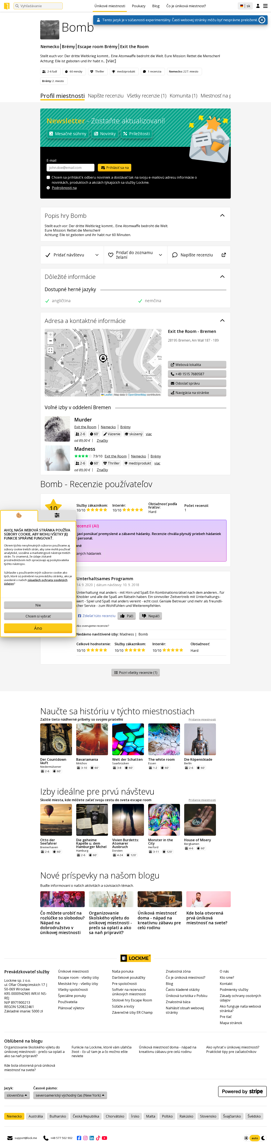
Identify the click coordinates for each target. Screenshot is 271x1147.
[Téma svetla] (246, 1138)
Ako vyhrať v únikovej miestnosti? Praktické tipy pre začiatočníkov (232, 1049)
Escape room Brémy (97, 46)
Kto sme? (227, 977)
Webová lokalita (188, 364)
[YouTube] (104, 1138)
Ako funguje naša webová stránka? (240, 1008)
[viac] (111, 61)
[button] (50, 334)
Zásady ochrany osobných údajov (240, 998)
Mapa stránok (231, 1023)
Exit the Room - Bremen (192, 331)
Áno (38, 628)
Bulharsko (58, 1116)
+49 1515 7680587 (189, 374)
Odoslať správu (187, 383)
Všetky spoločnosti (73, 989)
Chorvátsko (115, 1116)
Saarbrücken (120, 763)
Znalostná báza (178, 1002)
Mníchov (81, 763)
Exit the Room (134, 46)
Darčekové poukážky (128, 977)
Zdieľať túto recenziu (98, 616)
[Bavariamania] (92, 739)
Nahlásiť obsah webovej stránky (185, 1010)
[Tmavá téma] (263, 1138)
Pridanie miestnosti (202, 719)
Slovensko (208, 1116)
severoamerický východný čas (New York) (68, 1095)
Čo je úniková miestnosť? (186, 6)
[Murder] (57, 429)
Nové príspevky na (100, 875)
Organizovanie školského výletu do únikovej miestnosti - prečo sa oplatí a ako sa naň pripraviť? (34, 1051)
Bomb (143, 634)
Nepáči (153, 616)
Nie (38, 605)
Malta (150, 1116)
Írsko (135, 1116)
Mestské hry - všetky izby (78, 984)
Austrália (36, 1116)
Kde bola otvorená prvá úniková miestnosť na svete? (29, 1067)
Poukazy (138, 6)
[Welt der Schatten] (128, 739)
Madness (127, 634)
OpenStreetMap (137, 394)
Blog (156, 6)
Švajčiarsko (232, 1116)
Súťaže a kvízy (123, 1006)
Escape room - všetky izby (78, 977)
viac (149, 434)
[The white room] (164, 739)
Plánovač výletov (71, 1008)
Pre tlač (226, 1017)
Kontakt (226, 984)
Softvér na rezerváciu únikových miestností (129, 991)
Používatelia (67, 1002)
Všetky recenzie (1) (146, 96)
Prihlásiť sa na (117, 167)
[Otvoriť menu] (265, 6)
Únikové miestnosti (109, 6)
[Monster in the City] (164, 820)
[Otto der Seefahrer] (56, 820)
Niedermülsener (50, 766)
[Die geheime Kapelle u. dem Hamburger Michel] (92, 820)
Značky (102, 440)
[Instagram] (85, 1138)
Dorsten (117, 850)
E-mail (51, 160)
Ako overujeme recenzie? (92, 626)
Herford (153, 847)
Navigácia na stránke (192, 392)
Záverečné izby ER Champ (132, 1012)
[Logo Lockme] (6, 6)
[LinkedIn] (91, 1138)
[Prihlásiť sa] (258, 6)
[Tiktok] (98, 1138)
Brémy (68, 46)
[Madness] (57, 458)
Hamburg (82, 850)
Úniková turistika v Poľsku (186, 996)
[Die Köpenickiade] (200, 739)
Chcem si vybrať (38, 616)
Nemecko (49, 46)
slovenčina (15, 1095)
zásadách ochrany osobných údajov (36, 581)
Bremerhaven (49, 847)
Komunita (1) (183, 96)
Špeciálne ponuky (72, 996)
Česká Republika (86, 1116)
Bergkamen (191, 844)
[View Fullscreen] (50, 350)
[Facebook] (79, 1138)
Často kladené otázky (183, 989)
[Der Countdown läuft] (56, 739)
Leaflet (108, 394)
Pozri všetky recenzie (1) (137, 672)
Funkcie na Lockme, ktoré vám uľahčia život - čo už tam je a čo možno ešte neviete (101, 1051)
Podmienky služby (234, 989)
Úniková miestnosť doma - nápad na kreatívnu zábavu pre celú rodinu (167, 1049)
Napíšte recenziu (106, 96)
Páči (130, 616)
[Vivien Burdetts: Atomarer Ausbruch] (128, 820)
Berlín (188, 763)
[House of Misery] (200, 820)
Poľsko (167, 1116)
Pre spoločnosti (124, 984)
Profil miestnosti (62, 96)
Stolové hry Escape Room (132, 1000)
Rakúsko (186, 1116)
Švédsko (254, 1116)
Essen (152, 763)
